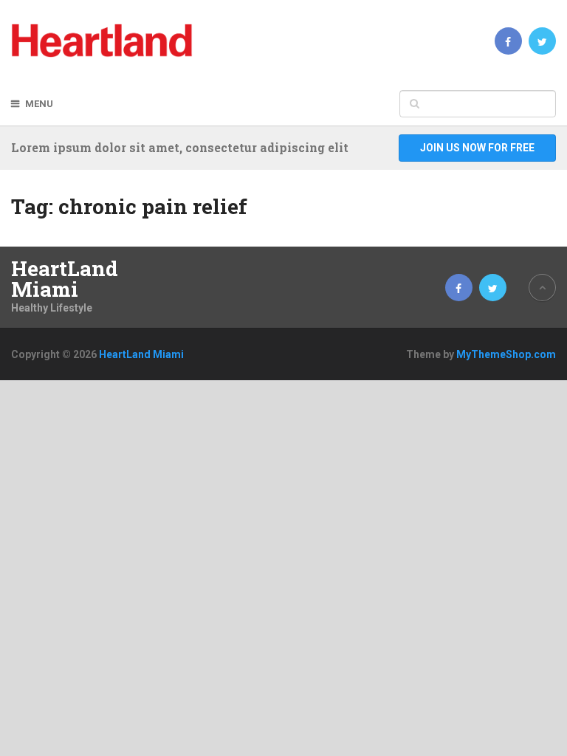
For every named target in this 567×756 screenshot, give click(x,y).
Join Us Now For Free (477, 148)
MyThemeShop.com (506, 354)
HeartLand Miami (64, 279)
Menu (39, 103)
